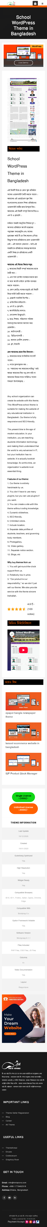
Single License (23, 797)
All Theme (10, 1124)
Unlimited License (23, 808)
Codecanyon (11, 1156)
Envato (9, 1152)
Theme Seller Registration (17, 1113)
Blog (8, 1117)
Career (9, 1121)
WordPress (36, 46)
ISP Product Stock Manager (21, 773)
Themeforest (11, 1148)
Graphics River (12, 1159)
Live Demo (23, 62)
